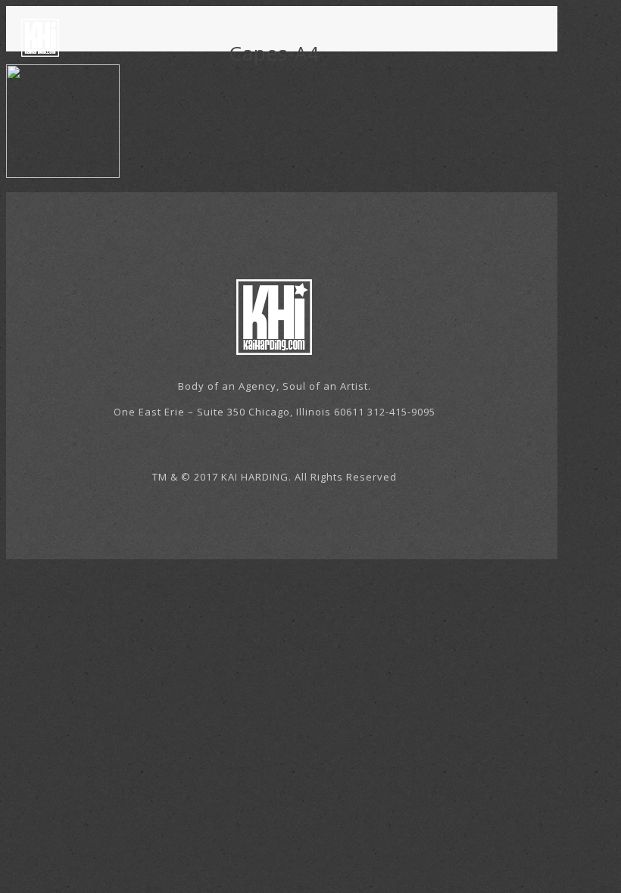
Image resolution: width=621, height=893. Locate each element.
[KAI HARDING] (40, 36)
